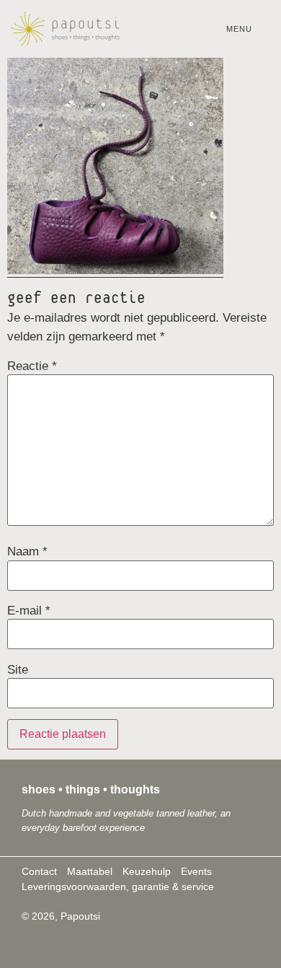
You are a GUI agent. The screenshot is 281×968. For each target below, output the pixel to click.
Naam (27, 551)
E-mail (28, 610)
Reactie (32, 366)
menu (239, 29)
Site (17, 670)
